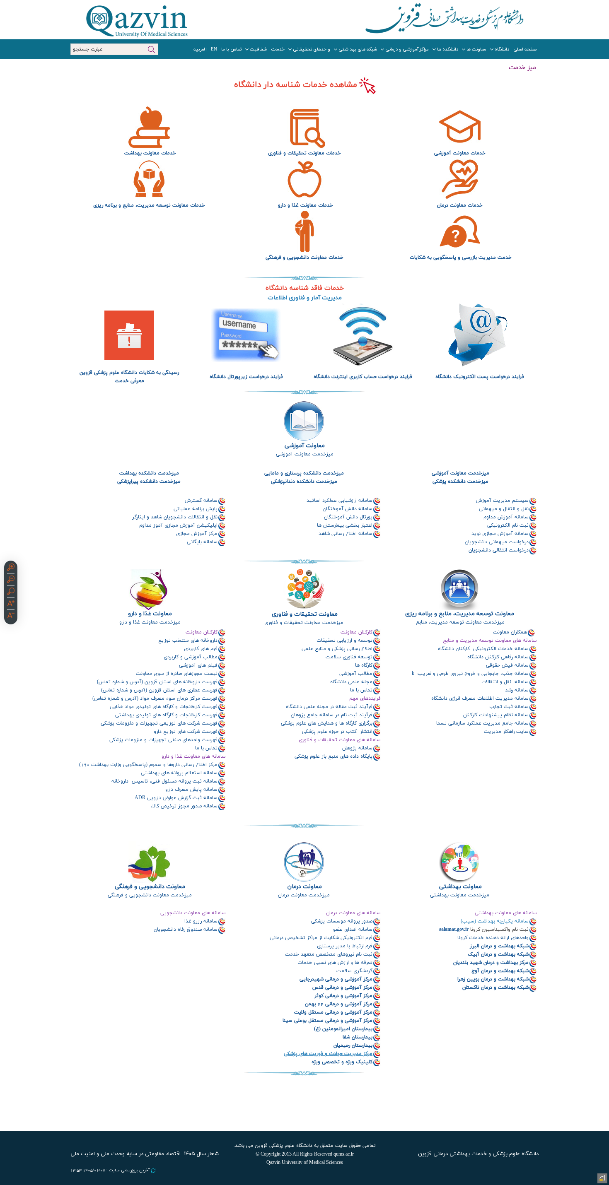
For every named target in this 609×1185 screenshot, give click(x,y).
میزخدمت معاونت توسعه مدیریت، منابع (459, 622)
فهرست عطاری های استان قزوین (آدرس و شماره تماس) (159, 690)
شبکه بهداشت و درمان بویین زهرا (492, 979)
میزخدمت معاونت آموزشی (304, 454)
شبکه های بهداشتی (357, 49)
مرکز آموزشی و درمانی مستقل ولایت (333, 1012)
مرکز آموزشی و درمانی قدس (342, 987)
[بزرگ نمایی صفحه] (11, 568)
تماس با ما (231, 49)
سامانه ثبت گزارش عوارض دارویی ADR (176, 798)
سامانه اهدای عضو (352, 929)
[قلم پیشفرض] (11, 616)
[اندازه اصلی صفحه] (11, 592)
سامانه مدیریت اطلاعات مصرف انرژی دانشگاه (479, 698)
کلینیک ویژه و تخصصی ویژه (342, 1062)
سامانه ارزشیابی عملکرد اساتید (339, 500)
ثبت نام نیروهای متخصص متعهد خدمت (328, 954)
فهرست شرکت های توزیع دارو (186, 731)
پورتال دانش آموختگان (347, 517)
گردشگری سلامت (354, 971)
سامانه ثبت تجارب (509, 706)
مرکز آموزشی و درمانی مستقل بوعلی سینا (327, 1020)
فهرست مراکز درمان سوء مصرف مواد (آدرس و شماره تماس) (155, 698)
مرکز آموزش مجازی (197, 533)
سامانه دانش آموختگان (347, 509)
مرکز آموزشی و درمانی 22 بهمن (338, 1004)
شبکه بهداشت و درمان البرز (499, 946)
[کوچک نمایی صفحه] (11, 580)
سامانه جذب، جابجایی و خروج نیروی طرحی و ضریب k (470, 673)
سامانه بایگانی (202, 542)
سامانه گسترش (201, 500)
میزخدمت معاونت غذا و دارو (149, 622)
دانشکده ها (447, 49)
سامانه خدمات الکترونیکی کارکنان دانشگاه (482, 648)
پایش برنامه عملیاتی (196, 509)
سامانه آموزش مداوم (506, 517)
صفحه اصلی (524, 49)
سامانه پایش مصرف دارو (191, 789)
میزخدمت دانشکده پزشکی (459, 481)
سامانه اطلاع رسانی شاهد (345, 533)
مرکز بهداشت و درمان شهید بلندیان (490, 962)
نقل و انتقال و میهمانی (504, 509)
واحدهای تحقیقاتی (311, 49)
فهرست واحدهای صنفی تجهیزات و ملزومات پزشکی (163, 740)
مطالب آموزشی (355, 673)
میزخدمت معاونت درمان (304, 895)
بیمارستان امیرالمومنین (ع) (343, 1029)
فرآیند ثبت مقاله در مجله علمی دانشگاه (329, 706)
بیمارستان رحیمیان (353, 1045)
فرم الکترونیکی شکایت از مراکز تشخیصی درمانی (321, 938)
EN (214, 49)
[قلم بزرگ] (11, 604)
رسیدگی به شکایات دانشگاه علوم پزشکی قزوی (131, 372)
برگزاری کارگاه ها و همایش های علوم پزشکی (326, 723)
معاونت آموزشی (305, 446)
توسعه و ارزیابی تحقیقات (344, 640)
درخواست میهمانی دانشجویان (497, 542)
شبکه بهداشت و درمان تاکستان (495, 987)
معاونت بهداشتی (460, 887)
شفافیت (258, 49)
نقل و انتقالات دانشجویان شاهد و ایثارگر (175, 517)
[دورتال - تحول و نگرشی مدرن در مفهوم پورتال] (601, 1177)
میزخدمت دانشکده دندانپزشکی (304, 481)
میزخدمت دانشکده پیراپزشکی (149, 481)
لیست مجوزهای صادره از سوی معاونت (177, 673)
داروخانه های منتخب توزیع (188, 640)
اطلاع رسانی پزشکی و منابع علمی (337, 648)
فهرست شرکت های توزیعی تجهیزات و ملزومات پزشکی (159, 723)
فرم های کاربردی (201, 648)
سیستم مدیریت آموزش (502, 500)
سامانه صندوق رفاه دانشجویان (185, 929)
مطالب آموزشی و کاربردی (191, 657)
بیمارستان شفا (357, 1037)
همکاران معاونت (509, 632)
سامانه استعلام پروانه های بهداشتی (179, 773)
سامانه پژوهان (356, 748)
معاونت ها (476, 49)
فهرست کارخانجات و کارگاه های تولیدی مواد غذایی (164, 706)
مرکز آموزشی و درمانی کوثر (342, 995)
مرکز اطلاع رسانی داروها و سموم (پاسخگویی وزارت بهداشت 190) (148, 764)
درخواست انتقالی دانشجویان (499, 550)
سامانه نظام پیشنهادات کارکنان (496, 715)
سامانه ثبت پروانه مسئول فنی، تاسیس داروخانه (164, 781)
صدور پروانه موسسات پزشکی (341, 921)
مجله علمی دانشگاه (350, 682)
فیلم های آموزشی (198, 665)
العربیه (200, 49)
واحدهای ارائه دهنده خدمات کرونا (493, 938)
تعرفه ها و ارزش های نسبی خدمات (334, 962)
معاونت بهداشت (141, 153)
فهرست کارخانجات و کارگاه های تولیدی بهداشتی (166, 715)
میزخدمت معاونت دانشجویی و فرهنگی (149, 895)
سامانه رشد (517, 690)
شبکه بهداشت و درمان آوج (499, 971)
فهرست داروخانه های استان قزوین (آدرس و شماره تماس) (157, 682)
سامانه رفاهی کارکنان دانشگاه (496, 657)
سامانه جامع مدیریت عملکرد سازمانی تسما (482, 723)
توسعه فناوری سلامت (349, 657)
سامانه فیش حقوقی (507, 665)
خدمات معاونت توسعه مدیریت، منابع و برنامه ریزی (149, 205)
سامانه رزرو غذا (200, 921)
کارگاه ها (362, 665)
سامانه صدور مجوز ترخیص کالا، (184, 806)
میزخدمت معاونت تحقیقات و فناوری (303, 622)
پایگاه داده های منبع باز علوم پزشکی (333, 756)
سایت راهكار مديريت (506, 731)
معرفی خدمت (129, 381)
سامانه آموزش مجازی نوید (500, 533)
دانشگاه (502, 49)
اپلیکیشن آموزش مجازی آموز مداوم (178, 525)
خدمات (278, 49)
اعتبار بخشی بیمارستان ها (344, 525)
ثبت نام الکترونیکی (508, 525)
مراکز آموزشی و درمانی (407, 49)
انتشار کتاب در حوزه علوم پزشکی (336, 731)
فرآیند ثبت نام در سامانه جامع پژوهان (330, 715)
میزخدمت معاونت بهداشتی (459, 895)
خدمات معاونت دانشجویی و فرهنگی (304, 257)
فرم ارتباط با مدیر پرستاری (344, 946)
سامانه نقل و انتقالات (505, 682)
